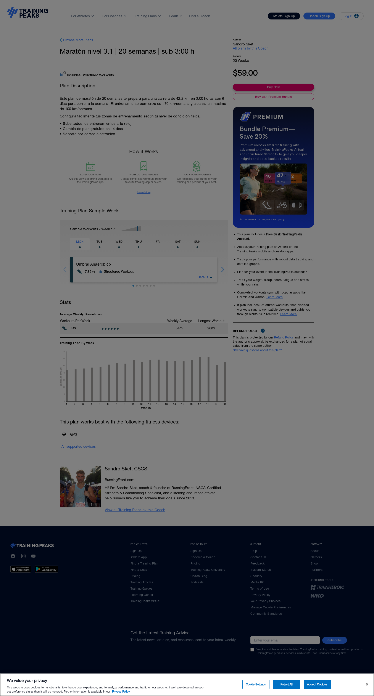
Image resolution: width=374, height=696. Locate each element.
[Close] (367, 684)
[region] (187, 685)
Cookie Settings (256, 684)
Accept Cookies (317, 684)
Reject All (286, 684)
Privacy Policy (121, 691)
